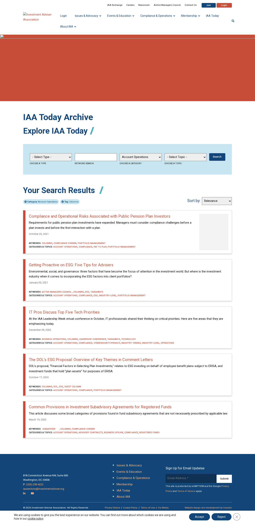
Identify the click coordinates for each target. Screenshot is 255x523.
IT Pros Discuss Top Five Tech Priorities (64, 312)
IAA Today (123, 490)
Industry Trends (131, 343)
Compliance (85, 247)
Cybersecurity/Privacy (107, 343)
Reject (222, 516)
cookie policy (35, 518)
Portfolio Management (92, 243)
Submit (224, 478)
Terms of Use (148, 507)
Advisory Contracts (91, 432)
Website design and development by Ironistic (208, 507)
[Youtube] (32, 493)
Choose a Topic (173, 163)
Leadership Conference (92, 339)
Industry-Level (108, 295)
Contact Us (191, 5)
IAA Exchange (114, 5)
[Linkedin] (24, 493)
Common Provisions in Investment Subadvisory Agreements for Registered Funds (100, 407)
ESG (87, 292)
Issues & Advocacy (129, 465)
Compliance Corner (65, 243)
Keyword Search (84, 163)
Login (224, 5)
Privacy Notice (112, 507)
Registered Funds (149, 432)
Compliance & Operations (133, 478)
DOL (56, 386)
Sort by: (193, 200)
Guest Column (72, 386)
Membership (125, 484)
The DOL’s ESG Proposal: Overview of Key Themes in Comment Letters (91, 359)
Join (208, 5)
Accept (199, 516)
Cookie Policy (130, 507)
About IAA (123, 496)
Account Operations (42, 201)
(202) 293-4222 (34, 484)
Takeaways (96, 292)
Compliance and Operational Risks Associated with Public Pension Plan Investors (99, 216)
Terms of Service (186, 491)
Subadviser (50, 429)
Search (217, 156)
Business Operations (54, 339)
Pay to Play (100, 247)
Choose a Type (38, 163)
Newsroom (144, 5)
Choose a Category (131, 163)
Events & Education (129, 472)
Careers (130, 5)
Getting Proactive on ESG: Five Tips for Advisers (71, 265)
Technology (128, 339)
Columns (71, 201)
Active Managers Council (167, 5)
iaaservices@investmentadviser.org (43, 488)
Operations (167, 343)
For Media (163, 507)
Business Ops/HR (113, 432)
